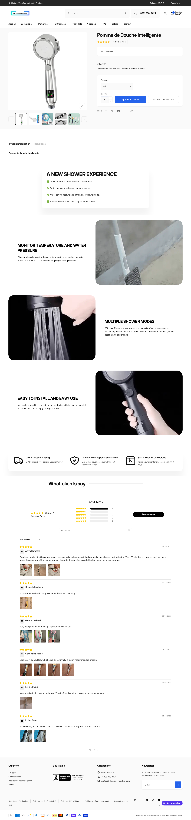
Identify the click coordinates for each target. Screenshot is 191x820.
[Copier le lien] (131, 111)
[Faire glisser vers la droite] (84, 119)
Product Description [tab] (19, 143)
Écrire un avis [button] (148, 514)
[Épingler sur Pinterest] (118, 111)
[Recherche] (125, 13)
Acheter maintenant (163, 99)
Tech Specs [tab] (40, 143)
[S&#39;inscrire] (178, 784)
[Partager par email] (125, 111)
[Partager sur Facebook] (106, 111)
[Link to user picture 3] (54, 570)
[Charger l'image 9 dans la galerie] (74, 119)
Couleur (104, 80)
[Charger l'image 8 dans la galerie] (61, 119)
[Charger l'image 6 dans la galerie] (34, 119)
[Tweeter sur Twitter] (112, 111)
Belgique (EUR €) (157, 3)
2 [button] (94, 750)
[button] (176, 13)
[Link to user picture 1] (26, 570)
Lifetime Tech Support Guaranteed (100, 457)
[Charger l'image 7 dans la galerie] (47, 119)
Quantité (104, 94)
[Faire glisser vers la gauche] (11, 119)
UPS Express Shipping (38, 457)
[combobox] (97, 13)
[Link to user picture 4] (68, 669)
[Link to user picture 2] (40, 570)
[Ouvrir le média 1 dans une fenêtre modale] (47, 71)
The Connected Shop (147, 815)
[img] (26, 547)
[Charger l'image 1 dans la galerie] (21, 119)
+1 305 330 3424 (108, 777)
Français (174, 3)
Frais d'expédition (115, 68)
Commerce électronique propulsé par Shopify (168, 815)
